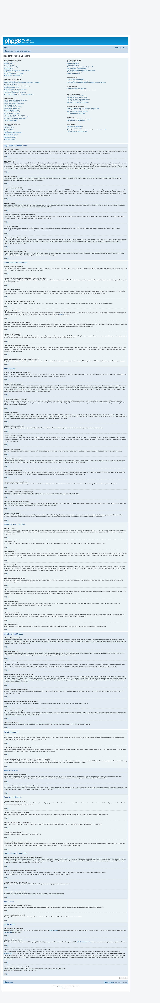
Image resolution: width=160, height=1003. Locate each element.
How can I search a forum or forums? (77, 95)
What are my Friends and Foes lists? (76, 88)
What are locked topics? (10, 137)
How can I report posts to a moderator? (14, 115)
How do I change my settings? (12, 81)
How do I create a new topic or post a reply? (15, 100)
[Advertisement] (80, 19)
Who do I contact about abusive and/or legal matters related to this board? (86, 129)
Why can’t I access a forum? (11, 110)
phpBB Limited (53, 930)
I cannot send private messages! (75, 79)
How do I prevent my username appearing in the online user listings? (22, 82)
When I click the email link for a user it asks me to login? (19, 94)
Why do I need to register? (11, 61)
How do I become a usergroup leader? (77, 68)
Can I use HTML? (8, 127)
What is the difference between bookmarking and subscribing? (83, 108)
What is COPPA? (8, 63)
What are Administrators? (73, 61)
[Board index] (13, 40)
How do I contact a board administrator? (77, 131)
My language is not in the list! (11, 87)
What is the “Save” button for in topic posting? (16, 116)
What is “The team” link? (73, 73)
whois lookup (8, 953)
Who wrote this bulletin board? (75, 126)
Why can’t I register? (9, 65)
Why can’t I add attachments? (12, 111)
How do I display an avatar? (11, 91)
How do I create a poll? (10, 105)
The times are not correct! (11, 84)
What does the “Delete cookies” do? (13, 75)
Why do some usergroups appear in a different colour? (81, 70)
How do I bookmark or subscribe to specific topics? (80, 110)
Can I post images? (9, 131)
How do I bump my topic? (11, 120)
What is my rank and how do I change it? (15, 92)
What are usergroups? (73, 65)
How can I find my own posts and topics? (78, 102)
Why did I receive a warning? (11, 113)
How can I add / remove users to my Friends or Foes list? (82, 90)
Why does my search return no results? (77, 97)
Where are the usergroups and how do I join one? (80, 66)
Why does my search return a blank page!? (78, 99)
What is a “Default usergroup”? (75, 71)
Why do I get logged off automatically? (14, 73)
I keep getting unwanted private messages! (78, 81)
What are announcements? (11, 134)
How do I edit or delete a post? (12, 101)
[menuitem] (6, 48)
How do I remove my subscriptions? (76, 113)
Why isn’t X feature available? (74, 128)
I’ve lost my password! (10, 71)
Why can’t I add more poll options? (13, 106)
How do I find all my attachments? (76, 120)
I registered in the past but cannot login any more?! (17, 70)
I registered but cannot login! (11, 66)
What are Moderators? (73, 63)
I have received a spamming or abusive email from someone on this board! (86, 82)
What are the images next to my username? (15, 89)
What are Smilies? (9, 129)
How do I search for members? (75, 100)
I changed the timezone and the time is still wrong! (17, 86)
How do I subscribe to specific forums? (77, 111)
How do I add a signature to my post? (14, 103)
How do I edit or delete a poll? (12, 108)
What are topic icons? (10, 139)
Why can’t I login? (8, 68)
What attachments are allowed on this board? (79, 119)
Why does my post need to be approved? (15, 118)
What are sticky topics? (10, 136)
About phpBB (8, 932)
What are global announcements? (13, 132)
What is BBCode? (8, 126)
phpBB (61, 314)
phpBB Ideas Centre (83, 942)
